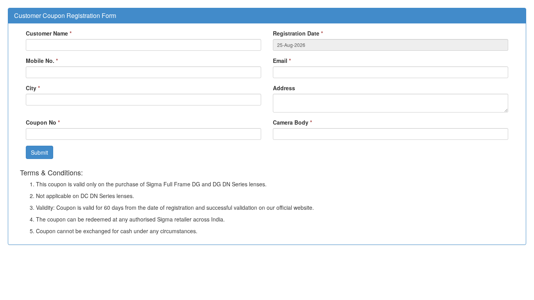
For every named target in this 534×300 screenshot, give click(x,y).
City (33, 88)
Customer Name (49, 33)
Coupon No (43, 122)
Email (282, 60)
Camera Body (292, 122)
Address (284, 88)
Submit (39, 152)
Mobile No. (42, 60)
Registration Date (298, 33)
